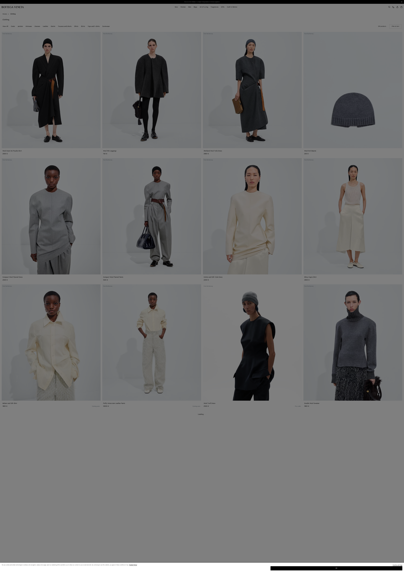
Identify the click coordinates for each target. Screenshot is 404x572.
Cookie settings (397, 565)
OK (336, 568)
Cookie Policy (133, 565)
